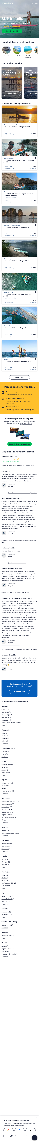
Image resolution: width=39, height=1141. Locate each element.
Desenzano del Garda (9, 802)
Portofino (5, 788)
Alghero (4, 875)
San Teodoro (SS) (7, 883)
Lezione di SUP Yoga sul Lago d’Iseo (16, 328)
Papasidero (5, 720)
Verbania (5, 849)
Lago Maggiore (7, 804)
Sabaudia (5, 773)
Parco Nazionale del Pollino (11, 723)
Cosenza (4, 709)
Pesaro (4, 830)
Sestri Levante (6, 791)
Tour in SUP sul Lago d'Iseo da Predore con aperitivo (18, 161)
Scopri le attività (12, 31)
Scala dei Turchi (7, 899)
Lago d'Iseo (5, 807)
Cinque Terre (6, 783)
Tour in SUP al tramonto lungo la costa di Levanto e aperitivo (18, 194)
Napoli (4, 738)
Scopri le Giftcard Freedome (19, 444)
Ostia (3, 767)
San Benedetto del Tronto (10, 833)
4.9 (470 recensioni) (12, 26)
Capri (3, 733)
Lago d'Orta (6, 846)
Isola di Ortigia (7, 896)
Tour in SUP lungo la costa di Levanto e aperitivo (17, 295)
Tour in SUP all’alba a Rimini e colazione (17, 361)
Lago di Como (6, 809)
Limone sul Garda (8, 817)
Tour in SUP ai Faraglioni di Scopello (16, 227)
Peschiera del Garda (9, 954)
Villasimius (5, 886)
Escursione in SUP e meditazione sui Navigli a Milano (23, 493)
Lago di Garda (6, 812)
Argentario (5, 912)
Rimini (4, 754)
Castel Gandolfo (7, 765)
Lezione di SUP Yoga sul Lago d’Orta (16, 261)
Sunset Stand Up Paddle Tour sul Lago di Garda (21, 465)
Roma (3, 770)
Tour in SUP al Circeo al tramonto (17, 563)
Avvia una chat (19, 692)
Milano (4, 820)
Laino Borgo (6, 715)
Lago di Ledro (6, 925)
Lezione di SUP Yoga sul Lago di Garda (16, 127)
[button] (34, 1137)
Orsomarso (5, 717)
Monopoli (5, 862)
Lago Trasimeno (7, 936)
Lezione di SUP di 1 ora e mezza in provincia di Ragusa (23, 649)
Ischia (4, 736)
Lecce (4, 859)
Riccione (4, 752)
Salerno (4, 741)
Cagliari (4, 878)
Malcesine (5, 951)
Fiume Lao (5, 712)
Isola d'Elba (5, 915)
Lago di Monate (7, 815)
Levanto (4, 786)
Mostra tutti (19, 377)
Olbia (3, 880)
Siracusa (4, 901)
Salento (4, 865)
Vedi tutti (5, 725)
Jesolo (4, 946)
